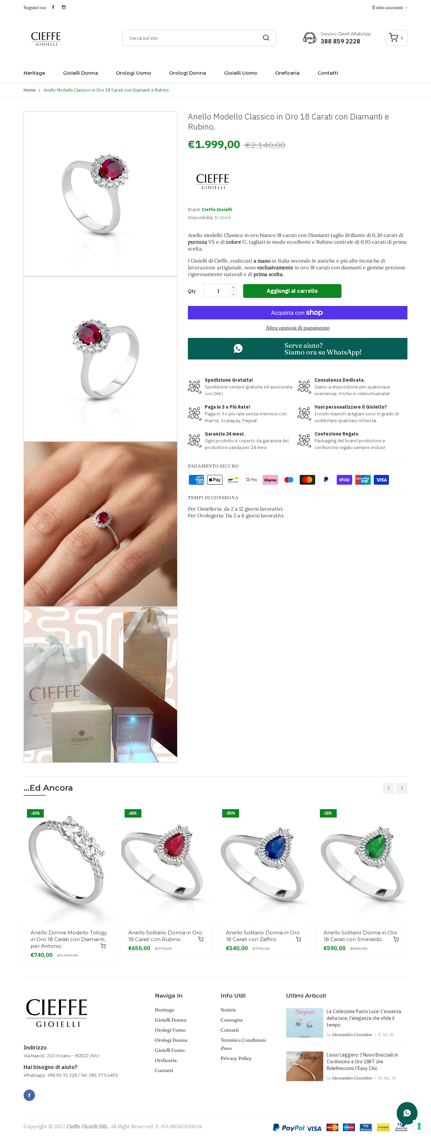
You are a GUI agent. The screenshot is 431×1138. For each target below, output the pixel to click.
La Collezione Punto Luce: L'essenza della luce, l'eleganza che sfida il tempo (364, 1018)
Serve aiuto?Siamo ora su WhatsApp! (323, 348)
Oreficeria (287, 73)
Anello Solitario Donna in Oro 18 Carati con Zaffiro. (263, 935)
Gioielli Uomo (240, 73)
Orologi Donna (187, 73)
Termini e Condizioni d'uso (243, 1044)
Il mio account (388, 7)
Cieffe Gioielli (217, 209)
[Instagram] (44, 1091)
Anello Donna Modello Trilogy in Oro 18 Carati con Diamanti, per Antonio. (69, 939)
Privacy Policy (236, 1058)
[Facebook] (29, 1095)
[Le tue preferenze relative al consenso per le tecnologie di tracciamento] (419, 1126)
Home (30, 90)
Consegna (232, 1020)
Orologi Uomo (133, 73)
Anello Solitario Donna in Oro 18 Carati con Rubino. (165, 935)
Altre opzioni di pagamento (298, 327)
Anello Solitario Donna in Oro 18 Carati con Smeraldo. (360, 935)
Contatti (328, 73)
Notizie (228, 1010)
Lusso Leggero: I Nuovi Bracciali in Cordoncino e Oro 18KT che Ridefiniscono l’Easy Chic (362, 1061)
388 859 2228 (340, 41)
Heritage (34, 73)
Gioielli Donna (80, 73)
